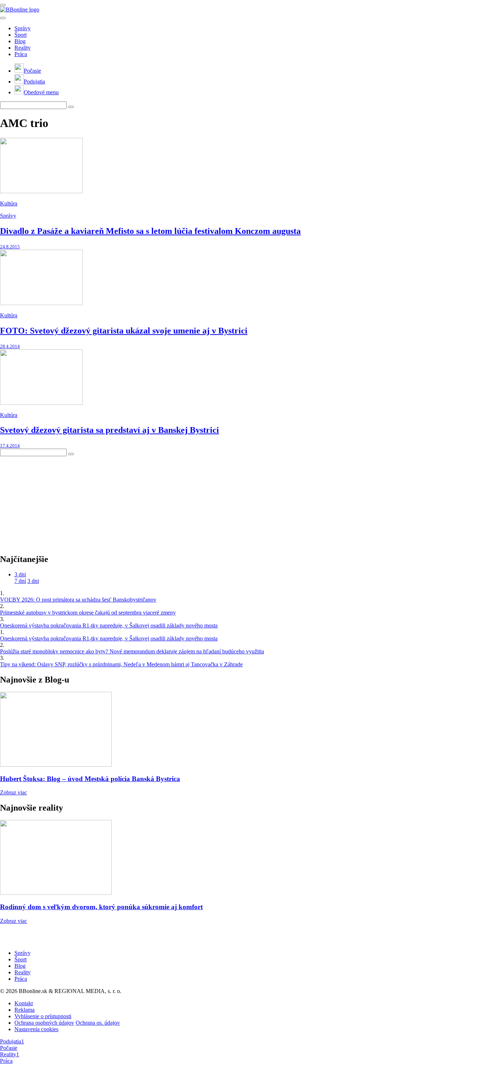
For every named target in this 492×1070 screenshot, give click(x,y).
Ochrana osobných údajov (44, 1023)
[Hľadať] (3, 18)
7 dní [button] (20, 581)
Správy (22, 28)
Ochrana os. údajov (98, 1023)
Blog (20, 41)
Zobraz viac (13, 792)
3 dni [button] (20, 574)
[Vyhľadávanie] (71, 107)
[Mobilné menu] (3, 5)
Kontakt (23, 1003)
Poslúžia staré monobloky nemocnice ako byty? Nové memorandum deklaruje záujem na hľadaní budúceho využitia (132, 651)
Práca (20, 54)
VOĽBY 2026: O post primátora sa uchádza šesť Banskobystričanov (78, 600)
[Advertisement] (54, 501)
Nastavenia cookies (36, 1029)
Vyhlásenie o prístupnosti (42, 1016)
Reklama (24, 1010)
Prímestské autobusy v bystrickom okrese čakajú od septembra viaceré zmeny (88, 612)
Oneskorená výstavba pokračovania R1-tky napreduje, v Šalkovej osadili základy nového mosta (109, 625)
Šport (20, 35)
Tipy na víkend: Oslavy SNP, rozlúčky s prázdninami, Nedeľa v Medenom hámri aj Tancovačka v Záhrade (121, 664)
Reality (22, 48)
